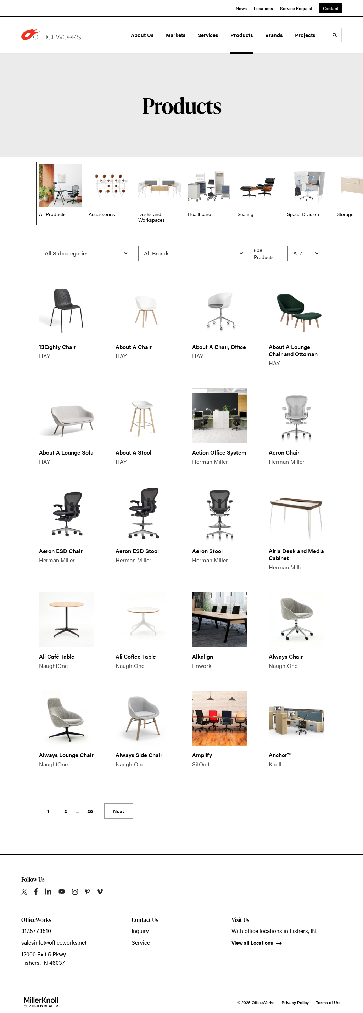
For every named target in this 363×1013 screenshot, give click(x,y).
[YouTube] (61, 891)
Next (118, 811)
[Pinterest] (87, 892)
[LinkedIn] (48, 891)
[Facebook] (36, 891)
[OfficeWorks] (52, 35)
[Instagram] (75, 892)
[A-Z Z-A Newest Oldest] (305, 253)
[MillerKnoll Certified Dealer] (41, 1002)
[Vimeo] (100, 891)
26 (90, 811)
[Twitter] (24, 892)
